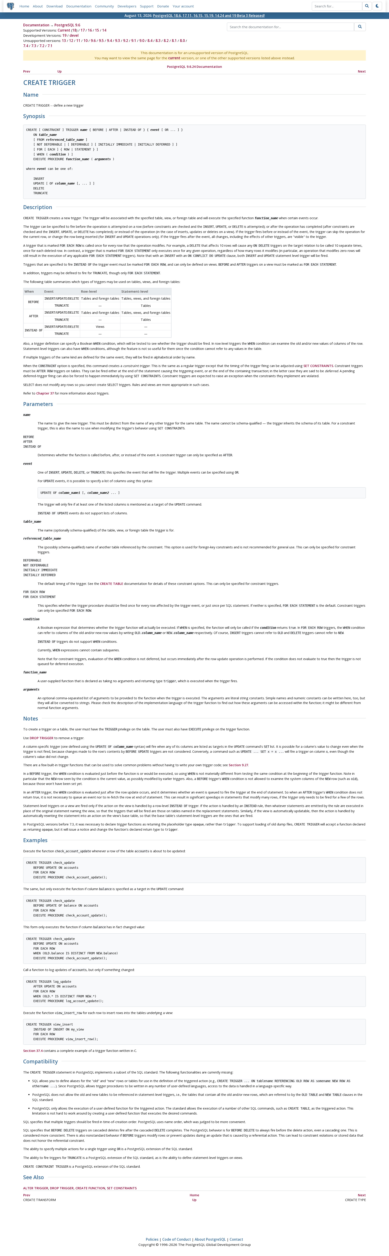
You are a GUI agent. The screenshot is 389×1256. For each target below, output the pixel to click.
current (174, 58)
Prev (26, 71)
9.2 (125, 40)
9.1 (133, 40)
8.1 (174, 40)
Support (147, 6)
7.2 (41, 45)
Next (362, 71)
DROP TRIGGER (41, 738)
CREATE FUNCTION (90, 1188)
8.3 (158, 40)
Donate (163, 6)
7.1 (49, 45)
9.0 (141, 40)
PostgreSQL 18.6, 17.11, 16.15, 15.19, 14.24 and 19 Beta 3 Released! (209, 15)
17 (83, 30)
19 (64, 35)
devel (74, 35)
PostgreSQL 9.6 (67, 25)
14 (104, 30)
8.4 (149, 40)
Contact (236, 1239)
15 (97, 30)
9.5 (101, 40)
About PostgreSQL (210, 1239)
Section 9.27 (238, 765)
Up (59, 71)
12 (71, 40)
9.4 (109, 40)
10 (86, 40)
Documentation (78, 6)
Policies (152, 1239)
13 (64, 40)
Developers (127, 6)
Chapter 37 (45, 393)
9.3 (117, 40)
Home (24, 6)
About (38, 6)
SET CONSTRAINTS (318, 366)
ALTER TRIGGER (35, 1188)
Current (64, 30)
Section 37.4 (33, 1051)
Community (104, 6)
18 (74, 30)
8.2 (166, 40)
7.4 (25, 45)
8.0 (182, 40)
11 (78, 40)
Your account (183, 6)
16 (90, 30)
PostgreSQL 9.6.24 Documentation (194, 66)
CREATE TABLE (111, 583)
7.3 (33, 45)
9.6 (93, 40)
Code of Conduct (176, 1239)
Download (54, 6)
